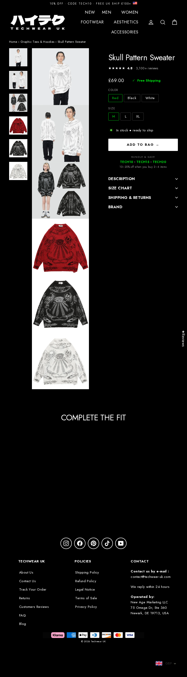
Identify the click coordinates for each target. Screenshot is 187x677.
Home (13, 42)
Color (113, 90)
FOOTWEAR (93, 22)
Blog (22, 623)
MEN (107, 12)
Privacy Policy (86, 606)
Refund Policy (85, 581)
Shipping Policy (87, 572)
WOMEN (130, 12)
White (150, 97)
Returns (24, 598)
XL (138, 116)
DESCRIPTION (121, 178)
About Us (26, 572)
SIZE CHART (120, 188)
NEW (90, 12)
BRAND (115, 207)
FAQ (22, 615)
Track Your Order (33, 589)
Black (132, 97)
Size (111, 108)
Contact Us (27, 581)
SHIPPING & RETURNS (129, 197)
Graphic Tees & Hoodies (37, 42)
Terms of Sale (86, 598)
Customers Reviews (34, 606)
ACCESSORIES (125, 32)
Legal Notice (85, 589)
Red (115, 97)
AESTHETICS (127, 22)
